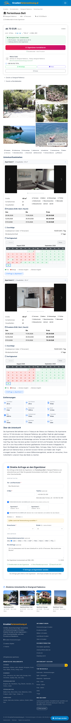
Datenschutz (6, 720)
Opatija (12, 677)
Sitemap (14, 720)
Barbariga (6, 667)
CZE (14, 541)
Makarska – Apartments (43, 678)
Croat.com (40, 653)
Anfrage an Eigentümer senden (36, 570)
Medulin (21, 667)
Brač (12, 692)
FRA (35, 541)
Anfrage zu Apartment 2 (15, 392)
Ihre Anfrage (14, 545)
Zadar (10, 686)
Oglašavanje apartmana (12, 657)
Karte (36, 71)
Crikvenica (10, 675)
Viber (52, 66)
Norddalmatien (14, 9)
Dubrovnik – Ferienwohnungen (45, 672)
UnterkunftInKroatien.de (43, 650)
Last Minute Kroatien (43, 636)
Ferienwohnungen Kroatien (44, 627)
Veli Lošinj (21, 677)
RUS (41, 541)
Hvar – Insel (40, 681)
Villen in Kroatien (41, 639)
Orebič (27, 700)
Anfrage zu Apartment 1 (15, 273)
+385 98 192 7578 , (13, 63)
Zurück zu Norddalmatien (13, 81)
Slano (31, 700)
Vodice (5, 686)
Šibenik (23, 683)
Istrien (6, 664)
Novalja (25, 675)
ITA (25, 541)
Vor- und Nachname (14, 482)
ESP (30, 541)
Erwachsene (11, 525)
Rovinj (13, 669)
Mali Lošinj (19, 675)
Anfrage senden (61, 718)
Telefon (41, 491)
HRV (47, 541)
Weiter (61, 242)
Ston (4, 702)
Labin (16, 667)
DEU (9, 541)
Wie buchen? (42, 708)
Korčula (16, 700)
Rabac (8, 669)
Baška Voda (6, 692)
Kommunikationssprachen (18, 538)
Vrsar (21, 669)
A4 (17, 33)
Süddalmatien (8, 689)
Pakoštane (14, 683)
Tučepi (19, 694)
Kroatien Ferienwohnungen (13, 639)
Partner (7, 646)
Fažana (12, 667)
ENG (20, 541)
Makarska (25, 692)
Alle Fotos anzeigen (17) (57, 144)
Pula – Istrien (40, 687)
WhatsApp (22, 66)
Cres (4, 675)
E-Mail (9, 491)
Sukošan (28, 683)
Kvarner (6, 673)
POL (52, 541)
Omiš (29, 692)
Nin (9, 683)
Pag (19, 683)
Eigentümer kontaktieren (37, 47)
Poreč (31, 667)
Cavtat (5, 700)
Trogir (14, 694)
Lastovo (22, 700)
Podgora (5, 694)
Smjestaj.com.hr (41, 656)
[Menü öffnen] (65, 3)
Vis (22, 694)
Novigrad (26, 667)
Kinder (43, 525)
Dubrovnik (7, 697)
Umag (17, 669)
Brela (16, 692)
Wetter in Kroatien (42, 633)
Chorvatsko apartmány (43, 647)
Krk (15, 675)
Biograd (5, 683)
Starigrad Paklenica (26, 9)
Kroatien (5, 9)
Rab (16, 677)
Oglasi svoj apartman (24, 720)
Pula (4, 669)
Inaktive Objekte (9, 643)
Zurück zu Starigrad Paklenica (15, 77)
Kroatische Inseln (42, 630)
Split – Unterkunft (42, 675)
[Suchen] (66, 665)
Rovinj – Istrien (41, 684)
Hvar (19, 692)
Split (10, 694)
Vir (33, 683)
